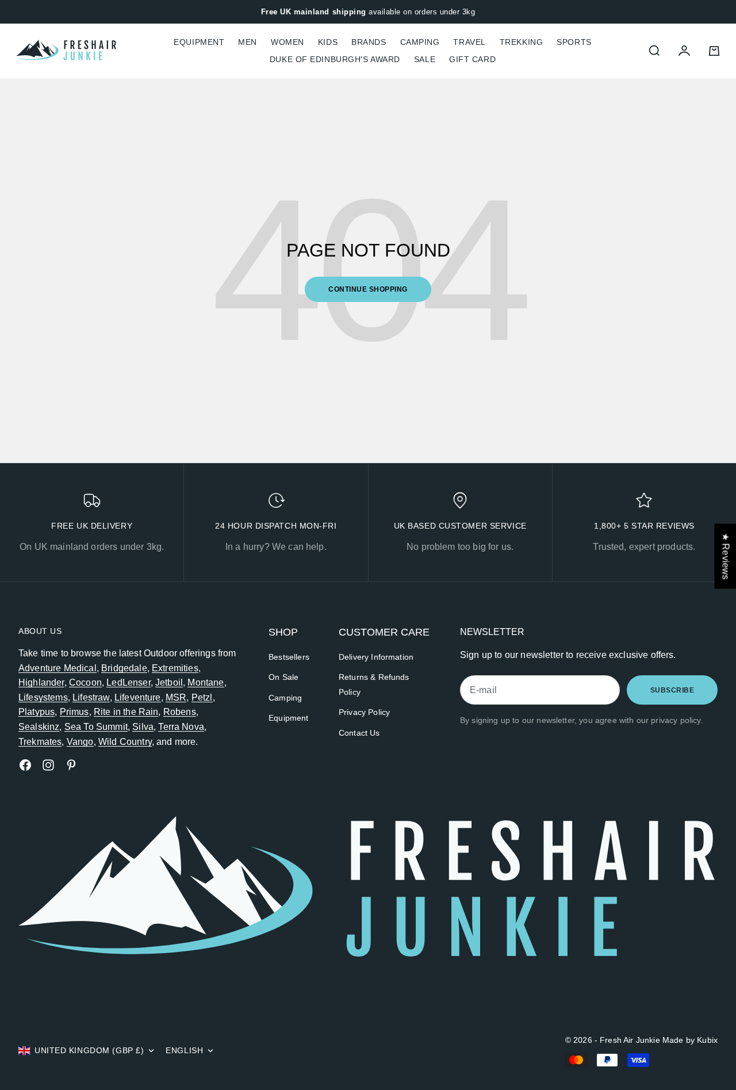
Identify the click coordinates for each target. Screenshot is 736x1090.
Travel (469, 42)
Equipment (288, 717)
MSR (176, 697)
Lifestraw (90, 697)
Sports (574, 42)
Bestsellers (289, 656)
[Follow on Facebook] (25, 765)
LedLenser (128, 682)
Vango (80, 742)
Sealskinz (38, 727)
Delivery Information (376, 656)
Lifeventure (137, 697)
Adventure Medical (57, 668)
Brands (368, 42)
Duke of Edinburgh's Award (335, 59)
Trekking (521, 42)
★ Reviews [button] (725, 556)
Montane (205, 682)
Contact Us (359, 732)
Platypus (36, 712)
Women (287, 42)
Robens (179, 712)
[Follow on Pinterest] (71, 765)
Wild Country (125, 742)
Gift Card (472, 59)
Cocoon (85, 682)
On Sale (283, 677)
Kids (328, 42)
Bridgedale (124, 668)
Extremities (175, 668)
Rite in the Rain (126, 712)
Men (247, 42)
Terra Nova (181, 727)
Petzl (202, 697)
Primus (74, 712)
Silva (143, 727)
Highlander (41, 682)
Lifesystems (43, 697)
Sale (424, 59)
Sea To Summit (96, 727)
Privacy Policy (364, 712)
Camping (420, 42)
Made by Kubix (690, 1040)
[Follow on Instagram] (48, 765)
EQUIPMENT (199, 42)
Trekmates (40, 742)
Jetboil (169, 682)
